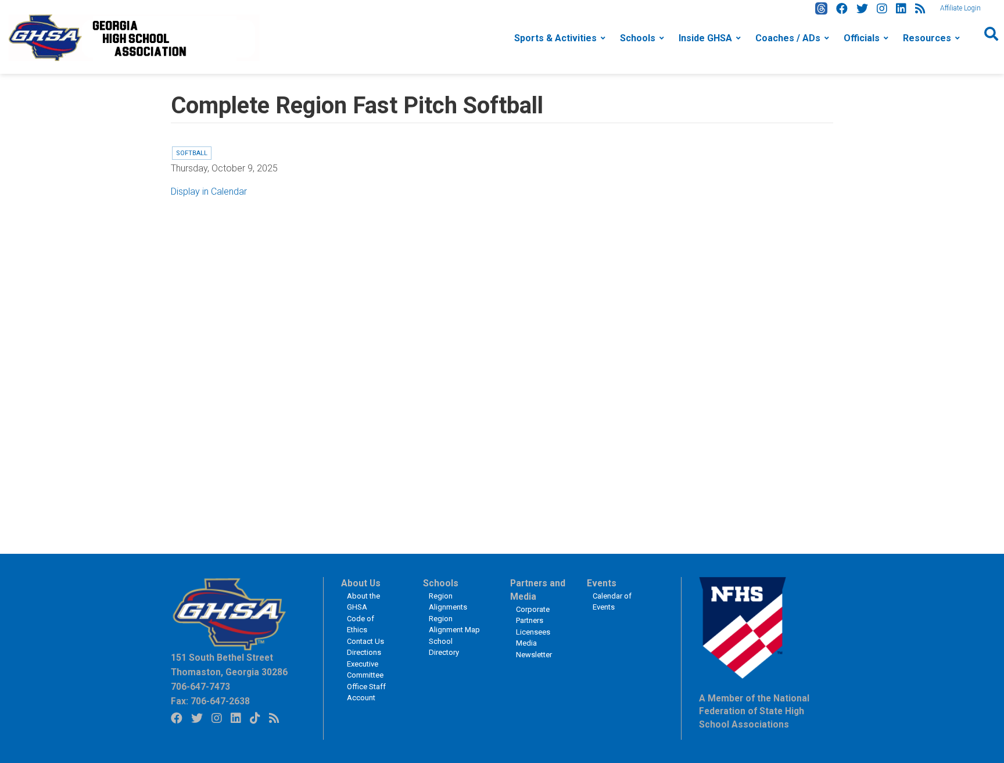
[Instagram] (882, 9)
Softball (191, 153)
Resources (927, 38)
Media (526, 643)
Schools (637, 38)
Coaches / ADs (787, 38)
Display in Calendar (209, 191)
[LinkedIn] (901, 9)
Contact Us (365, 641)
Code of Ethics (360, 624)
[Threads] (821, 8)
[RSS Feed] (920, 9)
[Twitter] (862, 9)
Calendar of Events (612, 602)
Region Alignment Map (454, 624)
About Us (361, 583)
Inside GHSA (705, 38)
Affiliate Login (960, 8)
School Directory (444, 647)
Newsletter (534, 654)
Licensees (533, 632)
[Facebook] (842, 9)
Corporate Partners (533, 615)
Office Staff (366, 686)
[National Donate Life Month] (134, 36)
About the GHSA (363, 602)
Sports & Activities (555, 38)
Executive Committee (365, 670)
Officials (862, 38)
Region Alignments (448, 602)
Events (601, 583)
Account (361, 697)
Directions (364, 652)
